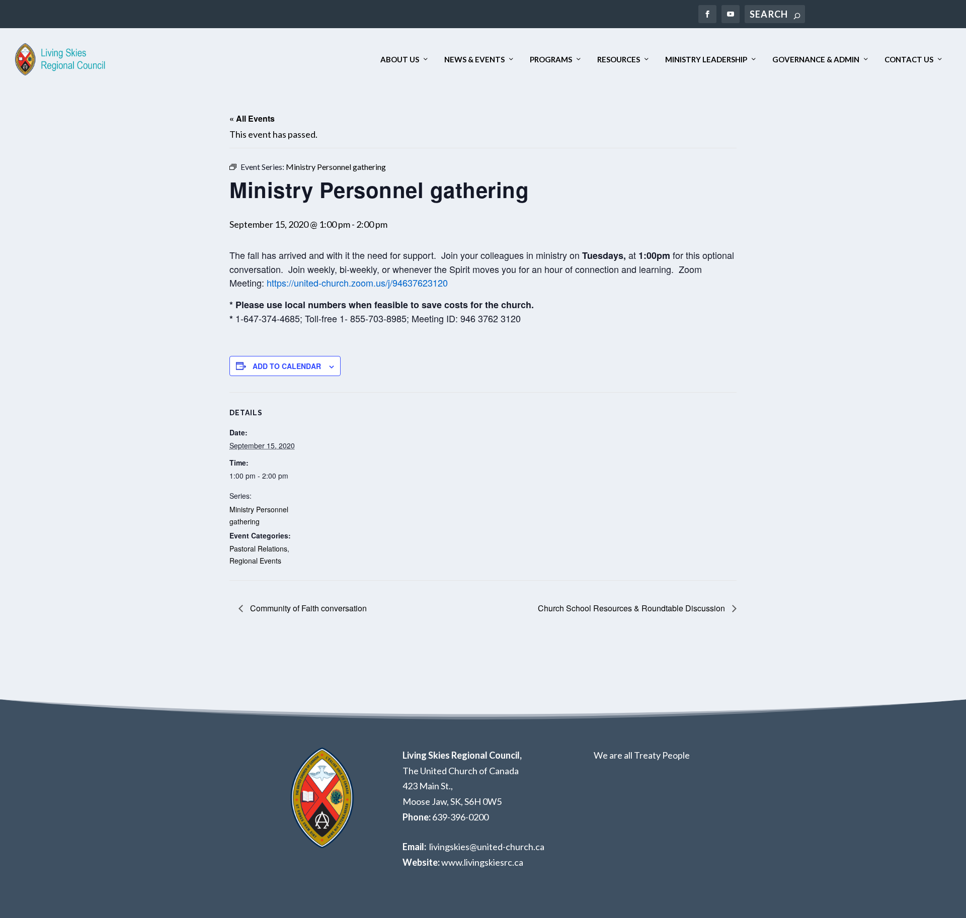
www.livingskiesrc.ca (482, 862)
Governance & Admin (815, 59)
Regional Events (255, 561)
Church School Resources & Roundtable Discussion (632, 608)
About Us (399, 59)
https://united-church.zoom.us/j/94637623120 (357, 282)
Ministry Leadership (706, 59)
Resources (618, 59)
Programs (551, 59)
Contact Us (908, 59)
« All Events (252, 118)
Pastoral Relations (258, 548)
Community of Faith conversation (307, 608)
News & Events (474, 59)
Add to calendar (287, 366)
